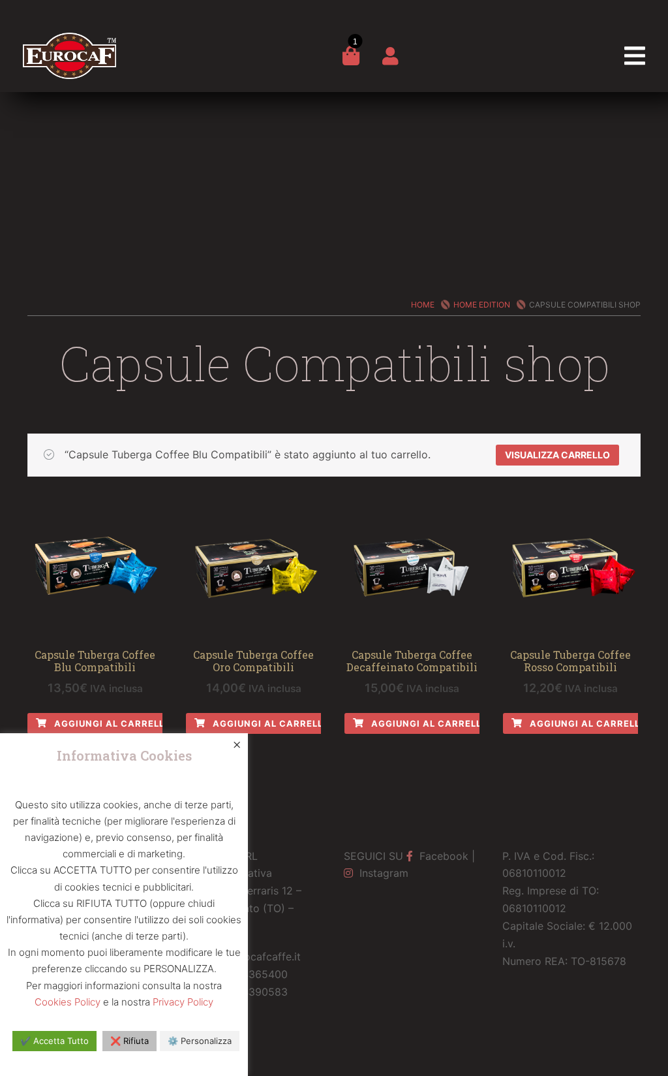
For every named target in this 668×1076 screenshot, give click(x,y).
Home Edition (481, 304)
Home (422, 304)
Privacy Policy (183, 1002)
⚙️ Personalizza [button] (200, 1041)
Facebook (442, 855)
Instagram (382, 872)
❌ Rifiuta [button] (129, 1041)
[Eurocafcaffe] (69, 45)
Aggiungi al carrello (112, 723)
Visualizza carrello (557, 454)
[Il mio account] (390, 58)
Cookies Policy (67, 1002)
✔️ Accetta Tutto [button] (54, 1041)
